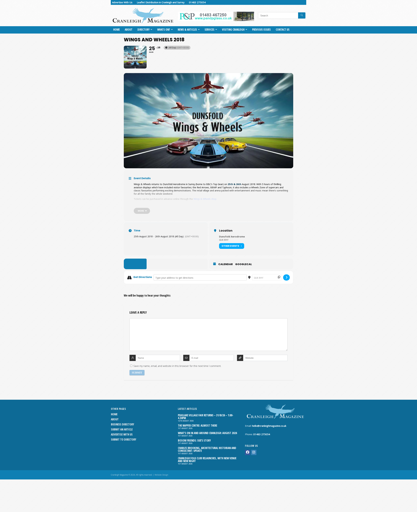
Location (225, 230)
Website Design (161, 474)
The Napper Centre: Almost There (197, 425)
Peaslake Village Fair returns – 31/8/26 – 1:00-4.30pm (205, 416)
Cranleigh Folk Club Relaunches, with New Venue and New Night (207, 459)
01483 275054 (197, 2)
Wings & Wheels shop (205, 199)
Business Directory (122, 424)
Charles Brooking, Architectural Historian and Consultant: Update (207, 449)
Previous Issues (261, 29)
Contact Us (282, 29)
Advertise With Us (122, 2)
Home (116, 29)
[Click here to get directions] (286, 277)
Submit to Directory (123, 439)
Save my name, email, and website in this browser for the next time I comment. (177, 365)
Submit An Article (122, 429)
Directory (143, 29)
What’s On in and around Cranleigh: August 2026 (207, 433)
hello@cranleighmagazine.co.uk (269, 425)
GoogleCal (243, 264)
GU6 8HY (223, 239)
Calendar (225, 264)
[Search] (301, 15)
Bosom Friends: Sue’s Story (194, 440)
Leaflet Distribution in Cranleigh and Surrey (161, 2)
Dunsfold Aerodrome (232, 236)
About (128, 29)
